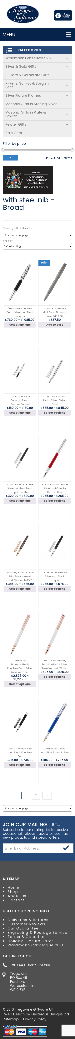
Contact (16, 900)
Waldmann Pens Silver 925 (36, 58)
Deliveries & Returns (28, 920)
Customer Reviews (26, 924)
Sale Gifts (36, 132)
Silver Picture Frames (36, 95)
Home (13, 887)
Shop (13, 892)
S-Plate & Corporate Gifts (36, 74)
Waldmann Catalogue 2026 (36, 945)
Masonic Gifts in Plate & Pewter (36, 114)
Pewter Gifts (36, 124)
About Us (17, 896)
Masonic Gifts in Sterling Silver (36, 103)
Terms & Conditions (28, 937)
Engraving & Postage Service (38, 932)
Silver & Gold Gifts (36, 66)
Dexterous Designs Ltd (50, 1014)
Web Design (14, 1014)
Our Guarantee (23, 928)
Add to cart (54, 325)
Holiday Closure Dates (31, 941)
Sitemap (11, 1019)
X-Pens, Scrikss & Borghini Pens (36, 85)
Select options (20, 325)
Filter (10, 157)
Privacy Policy (34, 1019)
